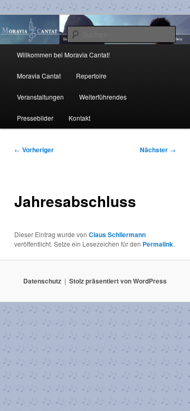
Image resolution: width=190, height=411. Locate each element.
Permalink (157, 244)
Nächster (158, 149)
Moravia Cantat (39, 75)
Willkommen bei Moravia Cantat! (63, 54)
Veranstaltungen (40, 96)
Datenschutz (42, 281)
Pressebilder (35, 117)
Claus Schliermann (117, 234)
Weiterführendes (103, 96)
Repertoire (91, 75)
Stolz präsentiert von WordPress (118, 281)
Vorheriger (34, 149)
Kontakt (79, 117)
